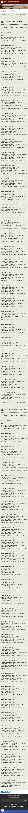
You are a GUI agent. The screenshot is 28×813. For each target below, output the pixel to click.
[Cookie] (2, 810)
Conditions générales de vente (14, 797)
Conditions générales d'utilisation (14, 795)
